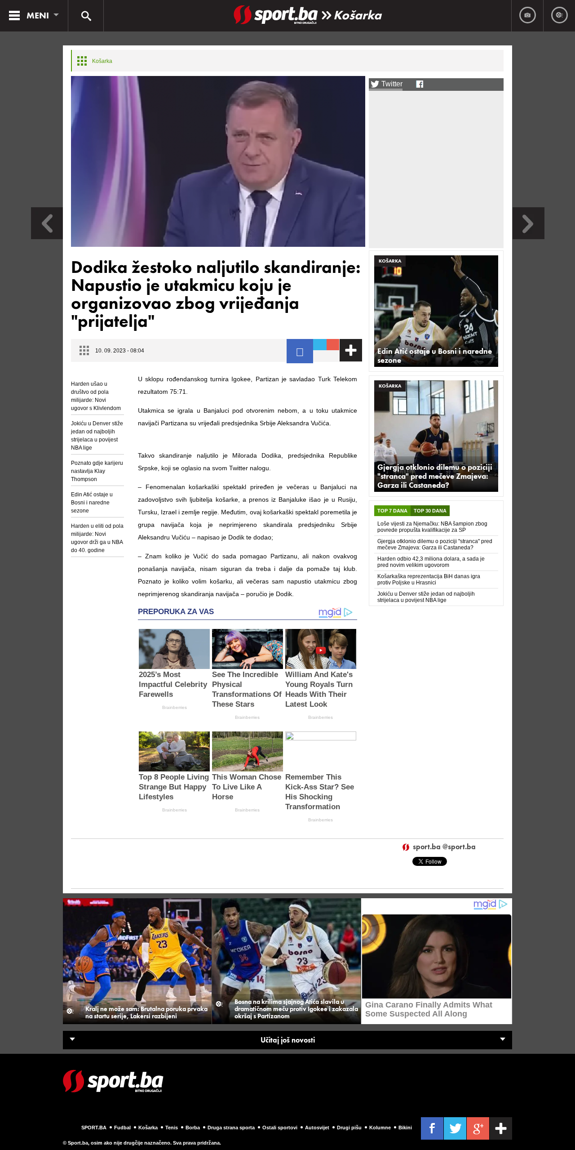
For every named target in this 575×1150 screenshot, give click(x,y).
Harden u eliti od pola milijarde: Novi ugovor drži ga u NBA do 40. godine (97, 538)
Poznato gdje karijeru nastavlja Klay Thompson (97, 471)
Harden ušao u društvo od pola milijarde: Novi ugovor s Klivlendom (96, 396)
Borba (193, 1127)
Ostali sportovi (279, 1127)
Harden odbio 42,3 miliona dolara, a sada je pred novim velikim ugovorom (431, 562)
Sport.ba (93, 1127)
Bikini (405, 1127)
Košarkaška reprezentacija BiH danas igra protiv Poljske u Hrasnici (428, 579)
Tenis (171, 1127)
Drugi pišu (349, 1127)
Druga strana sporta (231, 1127)
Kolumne (380, 1127)
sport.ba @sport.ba (444, 847)
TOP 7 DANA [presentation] (392, 510)
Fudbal (122, 1127)
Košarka (357, 15)
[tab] (392, 510)
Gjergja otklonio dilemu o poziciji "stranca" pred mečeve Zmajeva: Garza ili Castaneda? (434, 476)
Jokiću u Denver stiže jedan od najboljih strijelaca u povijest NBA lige (97, 435)
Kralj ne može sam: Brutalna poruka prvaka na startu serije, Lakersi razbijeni (146, 1012)
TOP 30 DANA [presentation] (430, 510)
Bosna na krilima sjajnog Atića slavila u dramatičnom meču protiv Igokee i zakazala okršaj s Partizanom (296, 1009)
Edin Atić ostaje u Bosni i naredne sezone (92, 502)
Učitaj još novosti (288, 1040)
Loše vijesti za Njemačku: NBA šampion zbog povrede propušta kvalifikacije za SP (432, 527)
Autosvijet (317, 1127)
